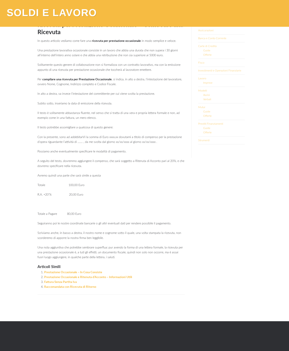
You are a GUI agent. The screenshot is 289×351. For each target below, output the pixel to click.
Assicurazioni (206, 30)
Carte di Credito (207, 46)
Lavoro (202, 78)
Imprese (207, 82)
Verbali (207, 99)
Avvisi (206, 95)
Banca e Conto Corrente (212, 38)
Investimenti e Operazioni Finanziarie (219, 70)
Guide (206, 50)
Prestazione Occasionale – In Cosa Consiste (73, 272)
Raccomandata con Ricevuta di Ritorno (70, 286)
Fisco (201, 62)
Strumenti (204, 140)
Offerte (207, 55)
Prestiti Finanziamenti (210, 123)
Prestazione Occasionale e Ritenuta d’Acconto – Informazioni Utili (88, 277)
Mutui (201, 107)
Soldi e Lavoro (52, 12)
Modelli (202, 90)
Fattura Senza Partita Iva (60, 282)
